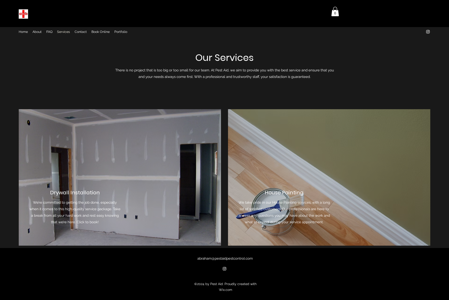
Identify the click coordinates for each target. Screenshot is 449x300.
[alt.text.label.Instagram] (428, 31)
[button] (335, 11)
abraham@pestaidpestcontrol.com (225, 258)
